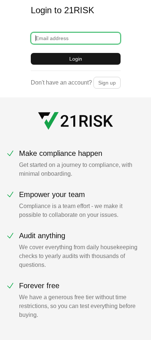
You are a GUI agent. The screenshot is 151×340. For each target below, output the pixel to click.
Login (75, 59)
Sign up (107, 83)
